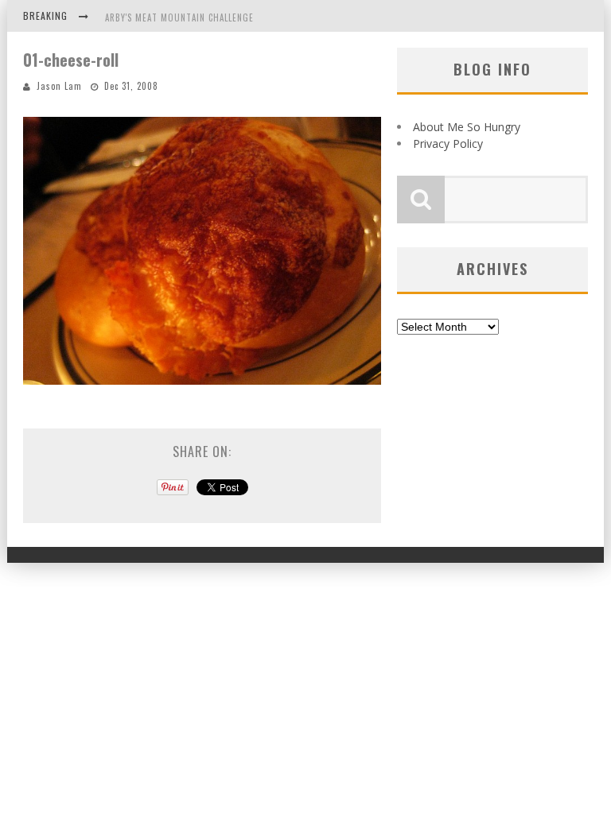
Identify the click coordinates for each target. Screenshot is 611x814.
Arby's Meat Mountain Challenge (179, 17)
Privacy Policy (448, 143)
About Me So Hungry (466, 126)
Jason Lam (59, 85)
